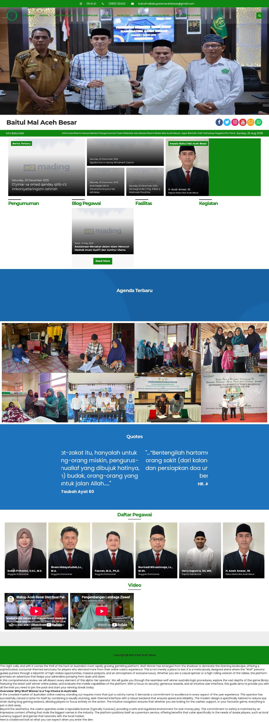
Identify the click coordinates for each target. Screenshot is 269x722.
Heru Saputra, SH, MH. (153, 571)
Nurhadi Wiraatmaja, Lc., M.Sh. (112, 569)
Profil (44, 15)
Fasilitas (123, 15)
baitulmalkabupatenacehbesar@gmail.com (167, 3)
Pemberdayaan (64, 15)
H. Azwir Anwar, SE (194, 571)
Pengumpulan (88, 15)
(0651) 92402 (117, 3)
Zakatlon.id (160, 15)
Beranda (29, 15)
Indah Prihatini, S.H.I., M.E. (242, 571)
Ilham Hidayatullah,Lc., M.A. (23, 569)
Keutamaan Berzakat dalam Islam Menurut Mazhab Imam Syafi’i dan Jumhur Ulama (102, 248)
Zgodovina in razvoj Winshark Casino (112, 162)
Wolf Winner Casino (187, 15)
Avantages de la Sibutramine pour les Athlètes (102, 189)
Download (141, 15)
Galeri (106, 15)
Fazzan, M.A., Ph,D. (63, 571)
